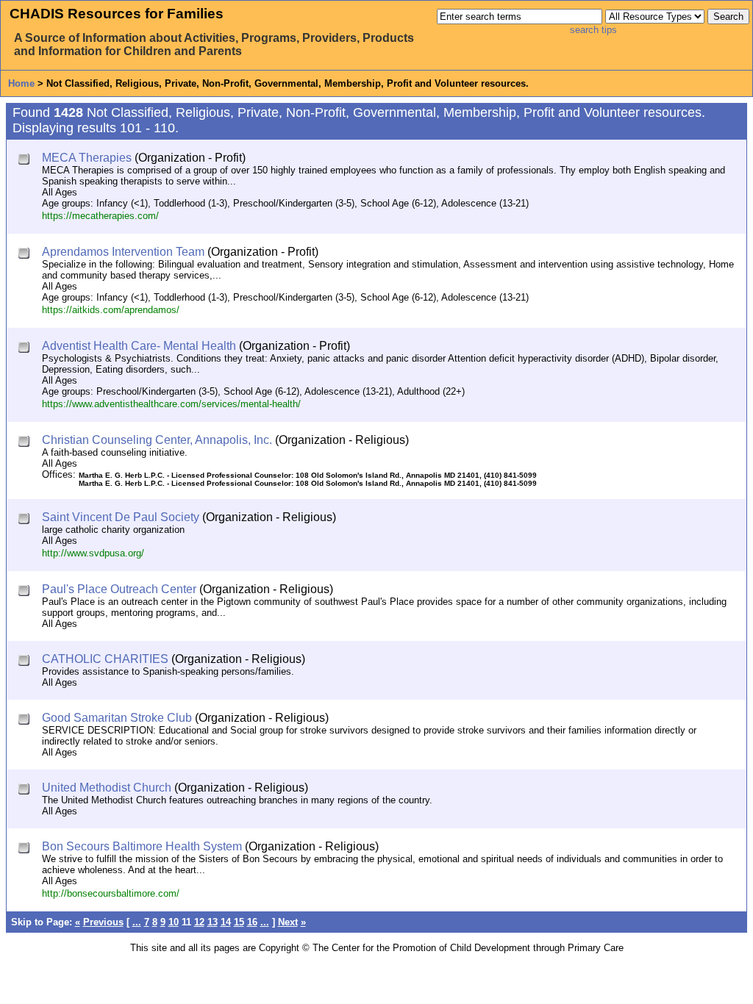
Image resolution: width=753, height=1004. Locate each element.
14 (226, 922)
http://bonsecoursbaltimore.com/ (110, 893)
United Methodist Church (106, 787)
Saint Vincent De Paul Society (120, 517)
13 (212, 922)
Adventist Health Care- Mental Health (139, 346)
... (136, 922)
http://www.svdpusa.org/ (93, 553)
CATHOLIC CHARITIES (105, 659)
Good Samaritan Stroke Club (117, 717)
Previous (103, 922)
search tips (593, 29)
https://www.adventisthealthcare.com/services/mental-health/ (171, 403)
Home (21, 83)
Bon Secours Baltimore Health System (142, 846)
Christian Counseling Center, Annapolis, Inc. (157, 440)
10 (173, 922)
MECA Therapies (87, 157)
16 (252, 922)
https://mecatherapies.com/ (100, 215)
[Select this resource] (25, 160)
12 (199, 922)
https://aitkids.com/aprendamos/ (110, 309)
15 (239, 922)
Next (288, 922)
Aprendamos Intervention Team (123, 251)
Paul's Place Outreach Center (119, 589)
